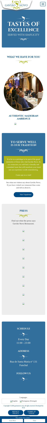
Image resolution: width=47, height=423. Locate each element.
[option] (23, 96)
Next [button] (44, 89)
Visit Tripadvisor (25, 194)
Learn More (12, 420)
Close (34, 420)
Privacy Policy (15, 412)
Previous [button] (2, 89)
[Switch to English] (14, 401)
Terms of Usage (31, 412)
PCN (23, 408)
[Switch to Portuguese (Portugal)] (28, 401)
